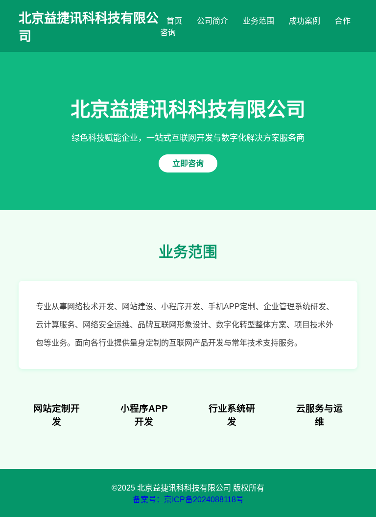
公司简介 (212, 21)
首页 (174, 21)
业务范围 (258, 21)
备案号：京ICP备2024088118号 (188, 499)
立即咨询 (188, 163)
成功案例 (304, 21)
